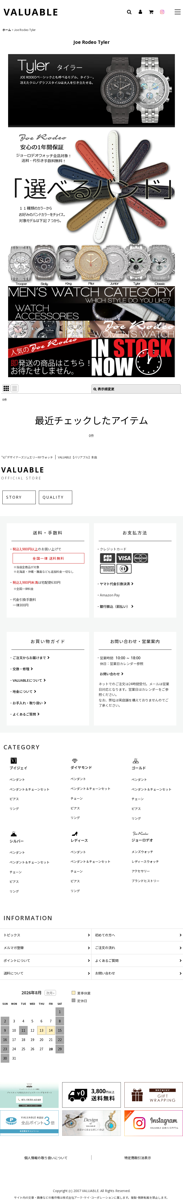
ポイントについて (17, 960)
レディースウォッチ (145, 861)
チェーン (77, 798)
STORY (14, 497)
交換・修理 (21, 668)
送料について (14, 973)
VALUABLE (31, 11)
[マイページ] (140, 12)
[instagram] (162, 12)
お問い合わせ (110, 673)
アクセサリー (141, 871)
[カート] (151, 12)
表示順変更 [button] (106, 388)
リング (14, 808)
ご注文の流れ (105, 947)
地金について (23, 691)
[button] (178, 12)
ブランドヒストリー (145, 880)
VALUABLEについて (27, 680)
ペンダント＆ (30, 789)
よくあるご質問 (24, 714)
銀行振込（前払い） (115, 606)
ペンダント (17, 779)
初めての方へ (105, 935)
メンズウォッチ (142, 851)
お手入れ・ (28, 702)
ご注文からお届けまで (29, 657)
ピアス (14, 799)
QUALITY (53, 497)
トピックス (12, 935)
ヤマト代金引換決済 (115, 583)
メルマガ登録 (14, 947)
